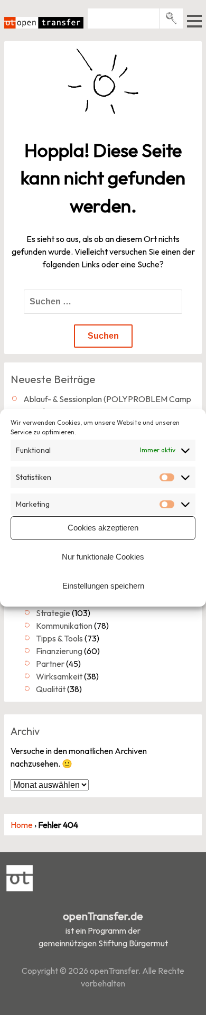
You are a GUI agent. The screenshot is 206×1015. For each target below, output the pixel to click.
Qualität (50, 689)
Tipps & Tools (59, 638)
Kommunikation (64, 625)
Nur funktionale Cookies (103, 556)
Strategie (53, 613)
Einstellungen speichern (103, 585)
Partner (50, 663)
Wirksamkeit (59, 676)
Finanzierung (59, 651)
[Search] (171, 18)
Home (22, 825)
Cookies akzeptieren (103, 527)
